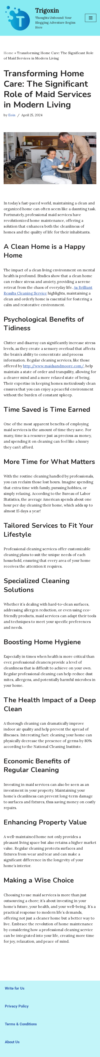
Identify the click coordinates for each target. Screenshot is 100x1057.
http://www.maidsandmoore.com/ (53, 366)
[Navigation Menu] (90, 18)
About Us (12, 1042)
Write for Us (15, 988)
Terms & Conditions (21, 1024)
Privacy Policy (17, 1006)
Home (8, 53)
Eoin (11, 115)
